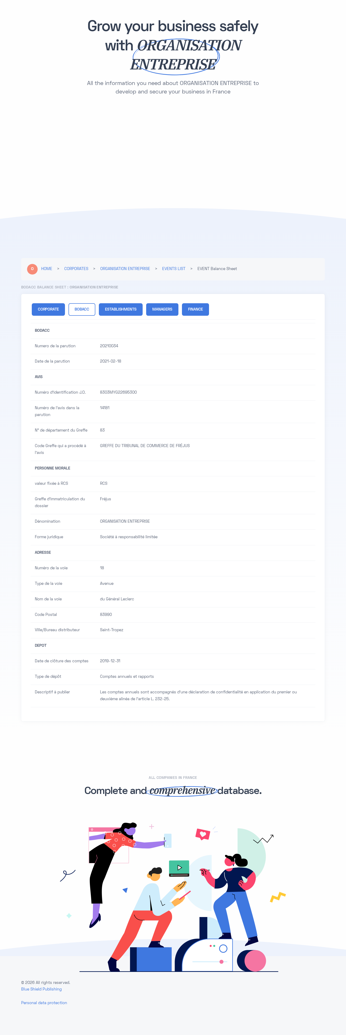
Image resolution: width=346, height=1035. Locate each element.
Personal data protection (44, 1003)
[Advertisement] (173, 140)
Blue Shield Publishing (41, 989)
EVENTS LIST (173, 269)
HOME (46, 269)
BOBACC (82, 309)
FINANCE (195, 309)
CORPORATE (48, 309)
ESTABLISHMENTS (121, 309)
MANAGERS (162, 309)
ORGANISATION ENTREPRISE (125, 269)
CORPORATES (76, 269)
